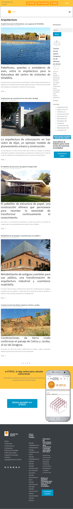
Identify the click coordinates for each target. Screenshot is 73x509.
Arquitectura (61, 107)
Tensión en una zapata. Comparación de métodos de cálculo (57, 56)
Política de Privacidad (11, 450)
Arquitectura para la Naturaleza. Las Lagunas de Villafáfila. (22, 24)
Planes (6, 441)
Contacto (7, 457)
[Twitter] (5, 467)
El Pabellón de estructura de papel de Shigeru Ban (19, 167)
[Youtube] (14, 467)
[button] (30, 3)
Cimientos (60, 112)
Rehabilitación (61, 128)
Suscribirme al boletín (62, 155)
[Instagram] (19, 467)
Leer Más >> (56, 100)
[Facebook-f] (8, 467)
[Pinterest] (16, 467)
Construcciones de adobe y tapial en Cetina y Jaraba (20, 305)
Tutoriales (60, 130)
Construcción (61, 114)
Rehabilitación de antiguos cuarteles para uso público (20, 236)
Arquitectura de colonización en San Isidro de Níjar (19, 98)
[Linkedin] (11, 467)
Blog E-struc (61, 109)
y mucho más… (47, 472)
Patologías (60, 121)
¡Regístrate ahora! (14, 435)
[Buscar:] (63, 30)
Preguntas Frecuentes (11, 455)
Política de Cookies (10, 453)
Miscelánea (60, 118)
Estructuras (60, 116)
